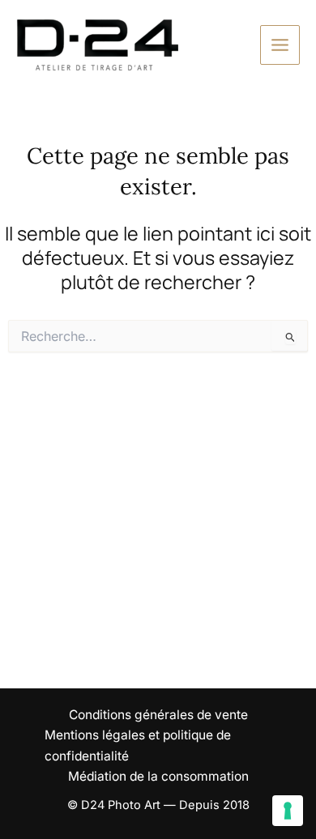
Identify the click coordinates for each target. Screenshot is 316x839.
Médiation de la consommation (158, 776)
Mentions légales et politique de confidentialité (138, 745)
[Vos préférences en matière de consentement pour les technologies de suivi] (287, 810)
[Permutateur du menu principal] (280, 45)
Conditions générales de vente (158, 714)
